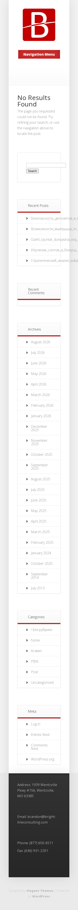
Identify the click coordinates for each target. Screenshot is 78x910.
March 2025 (40, 531)
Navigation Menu (39, 54)
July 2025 (38, 489)
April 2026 (38, 384)
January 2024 (41, 553)
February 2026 (42, 405)
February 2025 (42, 542)
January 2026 (41, 416)
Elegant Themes (40, 891)
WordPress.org (42, 759)
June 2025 (38, 500)
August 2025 (40, 479)
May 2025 (38, 510)
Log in (35, 724)
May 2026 (38, 373)
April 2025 (38, 521)
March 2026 (40, 394)
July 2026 (38, 352)
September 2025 (39, 467)
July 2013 (38, 588)
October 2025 (41, 454)
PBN (34, 661)
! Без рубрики (41, 629)
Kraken (36, 650)
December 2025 (39, 428)
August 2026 (40, 342)
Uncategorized (42, 682)
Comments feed (39, 747)
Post (34, 672)
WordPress (41, 896)
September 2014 (39, 576)
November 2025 (39, 442)
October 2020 (41, 563)
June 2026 (38, 363)
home (35, 640)
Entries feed (40, 734)
